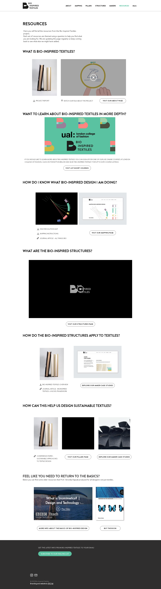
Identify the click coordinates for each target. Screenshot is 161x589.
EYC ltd (50, 584)
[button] (91, 446)
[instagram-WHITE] (31, 575)
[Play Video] (93, 77)
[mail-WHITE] (35, 575)
